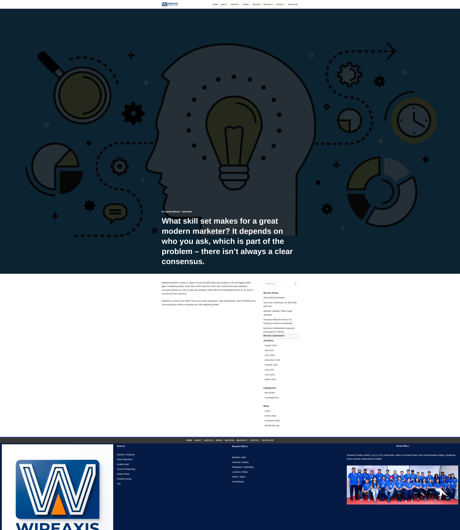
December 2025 (272, 360)
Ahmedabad (238, 481)
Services (209, 440)
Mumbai (236, 457)
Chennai (236, 462)
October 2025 (271, 365)
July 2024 (269, 370)
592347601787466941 (274, 297)
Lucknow (236, 472)
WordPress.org (272, 425)
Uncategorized (272, 397)
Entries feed (270, 416)
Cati (119, 483)
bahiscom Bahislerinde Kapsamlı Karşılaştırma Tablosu (279, 332)
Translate (293, 4)
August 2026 (271, 345)
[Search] (295, 283)
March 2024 (270, 379)
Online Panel (123, 474)
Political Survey (124, 479)
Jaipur (242, 477)
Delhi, (244, 457)
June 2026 (270, 355)
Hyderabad (248, 467)
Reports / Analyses (126, 454)
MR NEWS (257, 4)
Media (219, 440)
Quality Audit (123, 464)
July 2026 (269, 350)
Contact (254, 440)
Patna (244, 472)
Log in (267, 411)
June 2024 (270, 374)
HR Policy (268, 4)
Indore (235, 477)
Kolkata (245, 462)
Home (215, 4)
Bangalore (237, 467)
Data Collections (124, 459)
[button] (227, 4)
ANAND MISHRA (172, 212)
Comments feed (272, 420)
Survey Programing (126, 469)
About (198, 440)
